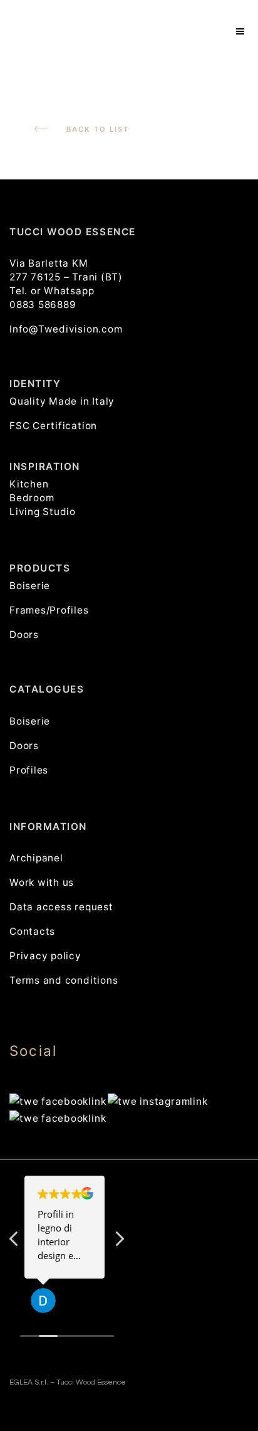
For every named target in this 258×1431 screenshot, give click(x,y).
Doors (24, 635)
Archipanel (36, 858)
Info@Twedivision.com (65, 329)
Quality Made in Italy (62, 401)
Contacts (32, 931)
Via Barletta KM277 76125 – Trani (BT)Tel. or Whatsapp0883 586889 (66, 284)
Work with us (41, 882)
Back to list (97, 129)
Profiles (28, 770)
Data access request (61, 907)
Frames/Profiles (49, 610)
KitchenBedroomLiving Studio (42, 498)
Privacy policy (45, 956)
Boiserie (29, 586)
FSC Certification (53, 426)
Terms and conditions (63, 980)
